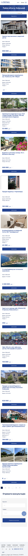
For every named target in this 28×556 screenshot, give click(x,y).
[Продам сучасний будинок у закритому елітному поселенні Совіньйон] (14, 377)
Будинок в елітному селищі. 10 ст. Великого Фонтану (13, 153)
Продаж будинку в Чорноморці (12, 191)
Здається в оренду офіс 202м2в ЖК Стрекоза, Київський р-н (14, 309)
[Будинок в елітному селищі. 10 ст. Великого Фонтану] (14, 144)
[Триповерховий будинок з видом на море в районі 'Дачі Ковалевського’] (14, 416)
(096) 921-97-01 (18, 549)
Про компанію (9, 546)
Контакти (22, 546)
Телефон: (4, 509)
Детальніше (14, 54)
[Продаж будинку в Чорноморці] (14, 182)
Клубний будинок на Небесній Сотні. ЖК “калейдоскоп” (12, 231)
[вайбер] (2, 549)
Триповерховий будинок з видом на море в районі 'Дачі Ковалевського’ (13, 425)
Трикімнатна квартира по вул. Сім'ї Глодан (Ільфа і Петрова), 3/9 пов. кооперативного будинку (13, 115)
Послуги (15, 546)
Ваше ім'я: (5, 501)
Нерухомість (14, 16)
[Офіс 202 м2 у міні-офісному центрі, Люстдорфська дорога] (14, 338)
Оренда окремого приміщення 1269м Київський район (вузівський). (12, 465)
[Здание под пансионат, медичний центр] (14, 27)
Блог (18, 546)
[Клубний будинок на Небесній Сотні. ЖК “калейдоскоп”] (14, 221)
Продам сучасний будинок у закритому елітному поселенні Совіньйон (12, 387)
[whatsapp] (9, 549)
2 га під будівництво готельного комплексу (12, 270)
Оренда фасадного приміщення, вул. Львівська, (12, 75)
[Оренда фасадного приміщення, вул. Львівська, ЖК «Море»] (14, 66)
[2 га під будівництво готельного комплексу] (14, 260)
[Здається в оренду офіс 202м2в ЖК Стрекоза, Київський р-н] (14, 299)
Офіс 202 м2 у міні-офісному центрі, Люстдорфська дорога (12, 347)
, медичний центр (13, 37)
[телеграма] (6, 549)
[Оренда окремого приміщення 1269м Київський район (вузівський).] (14, 455)
